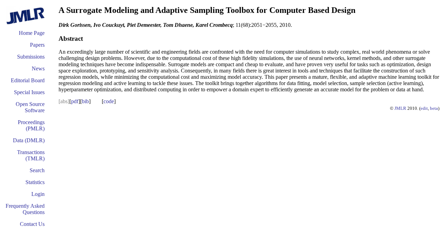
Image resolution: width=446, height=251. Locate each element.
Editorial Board (28, 80)
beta (434, 108)
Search (37, 170)
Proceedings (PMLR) (31, 125)
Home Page (32, 33)
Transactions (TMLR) (31, 155)
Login (38, 194)
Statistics (35, 182)
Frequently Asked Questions (25, 209)
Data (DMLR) (29, 140)
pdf (74, 101)
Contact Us (32, 224)
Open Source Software (30, 107)
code (108, 101)
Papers (37, 45)
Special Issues (29, 92)
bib (85, 101)
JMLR (400, 108)
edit (424, 108)
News (38, 68)
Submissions (31, 57)
